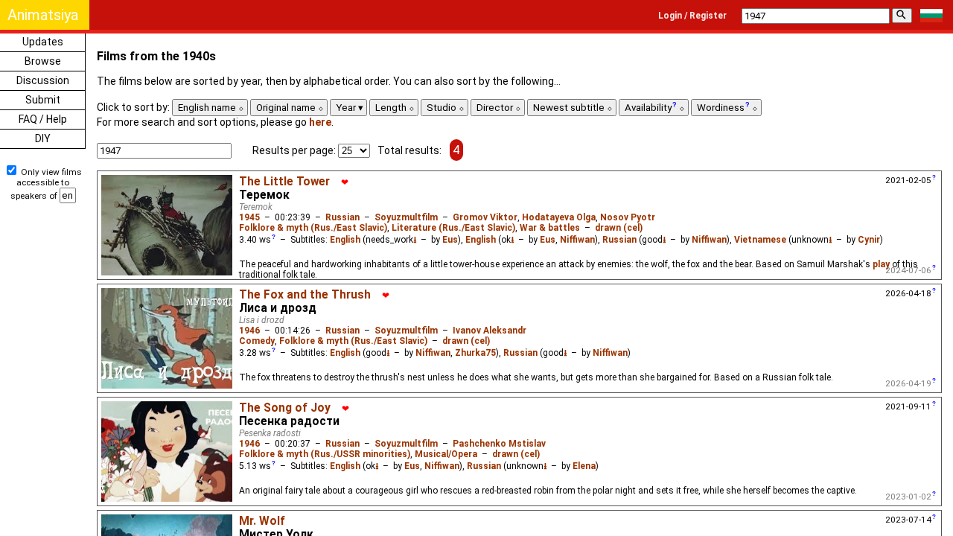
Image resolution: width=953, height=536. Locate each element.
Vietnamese (760, 239)
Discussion (42, 80)
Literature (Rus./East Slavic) (453, 228)
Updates (42, 42)
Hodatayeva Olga (559, 217)
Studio (443, 107)
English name (208, 107)
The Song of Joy (285, 408)
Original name (287, 107)
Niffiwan (577, 239)
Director (495, 107)
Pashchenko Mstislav (499, 443)
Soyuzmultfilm (406, 217)
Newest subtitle (570, 107)
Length (392, 107)
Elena (584, 466)
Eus (450, 239)
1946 (249, 330)
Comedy (257, 341)
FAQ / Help (43, 119)
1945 (249, 217)
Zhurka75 (475, 353)
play (881, 264)
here (320, 122)
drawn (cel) (619, 228)
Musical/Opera (446, 454)
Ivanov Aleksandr (489, 330)
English (345, 239)
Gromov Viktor (485, 217)
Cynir (869, 239)
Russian (342, 217)
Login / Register (692, 15)
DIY (43, 138)
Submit (42, 100)
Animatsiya (42, 15)
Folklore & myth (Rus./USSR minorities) (324, 454)
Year (347, 107)
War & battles (550, 228)
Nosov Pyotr (627, 217)
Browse (43, 61)
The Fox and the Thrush (305, 295)
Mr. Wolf (262, 521)
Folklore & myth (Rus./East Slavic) (313, 228)
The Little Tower (284, 181)
